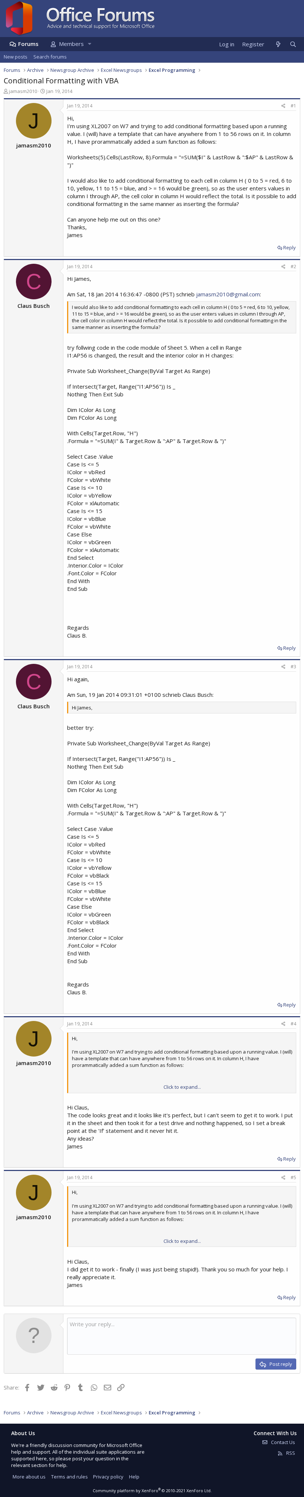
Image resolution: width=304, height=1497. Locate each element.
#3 (293, 666)
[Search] (292, 44)
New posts (15, 56)
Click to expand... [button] (182, 1087)
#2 (293, 266)
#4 (293, 1024)
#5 (293, 1177)
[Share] (283, 106)
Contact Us (282, 1442)
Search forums (50, 56)
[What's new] (278, 44)
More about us (29, 1476)
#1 (293, 106)
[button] (89, 44)
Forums (28, 43)
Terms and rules (69, 1476)
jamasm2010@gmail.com (228, 294)
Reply (289, 247)
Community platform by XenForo (152, 1490)
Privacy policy (108, 1476)
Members (71, 43)
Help (134, 1476)
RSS (290, 1453)
